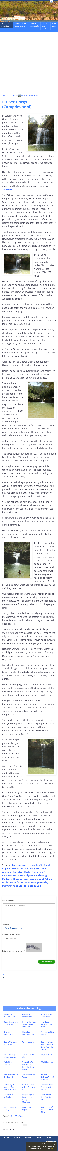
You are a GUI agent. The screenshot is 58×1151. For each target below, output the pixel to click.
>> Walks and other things (27, 95)
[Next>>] (22, 1116)
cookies (48, 1144)
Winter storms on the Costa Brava (11, 1075)
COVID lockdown (47, 1062)
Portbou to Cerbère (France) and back (47, 1077)
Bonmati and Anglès (27, 1108)
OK (51, 1148)
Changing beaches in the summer (28, 1034)
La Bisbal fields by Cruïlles (9, 1095)
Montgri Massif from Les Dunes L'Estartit (47, 1109)
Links (48, 1137)
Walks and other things (6, 25)
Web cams (54, 25)
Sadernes (7, 189)
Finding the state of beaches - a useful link (29, 1024)
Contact (39, 1137)
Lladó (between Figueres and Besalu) (47, 1087)
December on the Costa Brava (11, 1023)
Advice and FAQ (45, 26)
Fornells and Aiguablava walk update (47, 1024)
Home (6, 1137)
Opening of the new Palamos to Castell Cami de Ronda (47, 1045)
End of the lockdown (8, 1063)
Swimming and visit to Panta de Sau (28, 1087)
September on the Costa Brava (10, 1015)
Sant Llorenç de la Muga (10, 1108)
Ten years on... (28, 1042)
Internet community (34, 25)
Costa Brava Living (9, 95)
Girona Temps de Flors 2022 (10, 1043)
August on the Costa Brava (27, 1015)
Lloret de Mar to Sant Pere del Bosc (47, 1097)
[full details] (3, 978)
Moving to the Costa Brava (20, 25)
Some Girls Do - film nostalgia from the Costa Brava (28, 1066)
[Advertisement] (29, 64)
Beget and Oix (46, 1054)
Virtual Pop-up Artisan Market (10, 1055)
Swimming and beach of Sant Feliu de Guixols (10, 1087)
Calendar (28, 1137)
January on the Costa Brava (46, 1015)
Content (16, 1137)
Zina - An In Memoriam (8, 1033)
